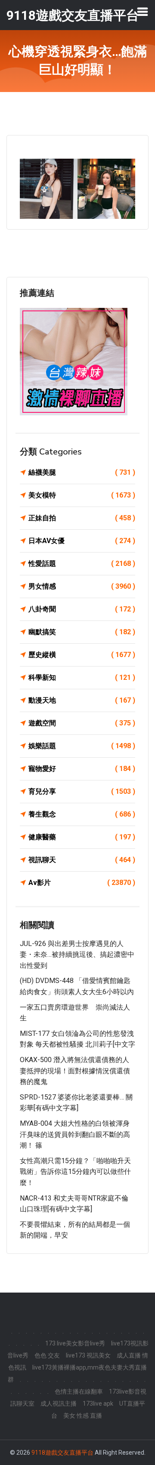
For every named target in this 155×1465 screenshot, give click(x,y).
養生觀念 (81, 814)
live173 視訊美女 (88, 1355)
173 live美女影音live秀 (75, 1343)
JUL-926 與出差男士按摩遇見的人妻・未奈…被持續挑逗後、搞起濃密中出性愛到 (77, 955)
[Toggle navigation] (142, 12)
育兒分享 (81, 791)
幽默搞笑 (81, 632)
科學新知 (81, 677)
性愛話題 (81, 563)
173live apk (98, 1403)
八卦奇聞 (81, 609)
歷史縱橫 (81, 655)
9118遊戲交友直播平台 (62, 1452)
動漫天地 (81, 700)
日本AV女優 (81, 541)
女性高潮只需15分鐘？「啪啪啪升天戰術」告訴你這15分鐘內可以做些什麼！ (75, 1172)
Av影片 (81, 882)
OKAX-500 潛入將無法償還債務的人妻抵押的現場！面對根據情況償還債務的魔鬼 (75, 1071)
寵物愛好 (81, 769)
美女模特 (81, 495)
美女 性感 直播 (82, 1415)
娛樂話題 (81, 746)
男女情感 (81, 586)
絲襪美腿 (81, 472)
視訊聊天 (81, 860)
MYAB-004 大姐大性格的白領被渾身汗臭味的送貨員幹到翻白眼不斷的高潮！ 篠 (75, 1134)
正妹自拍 (81, 518)
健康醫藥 (81, 837)
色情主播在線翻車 (79, 1391)
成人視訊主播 (58, 1403)
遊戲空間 (81, 723)
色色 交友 (47, 1355)
